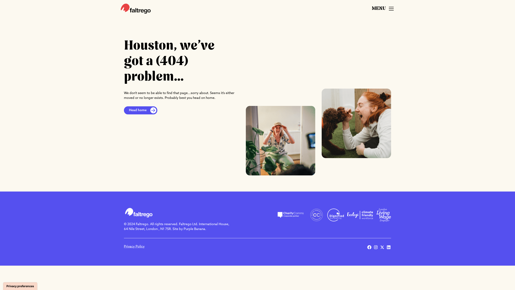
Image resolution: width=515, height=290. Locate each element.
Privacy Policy (134, 246)
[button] (383, 9)
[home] (136, 9)
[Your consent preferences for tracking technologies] (20, 286)
